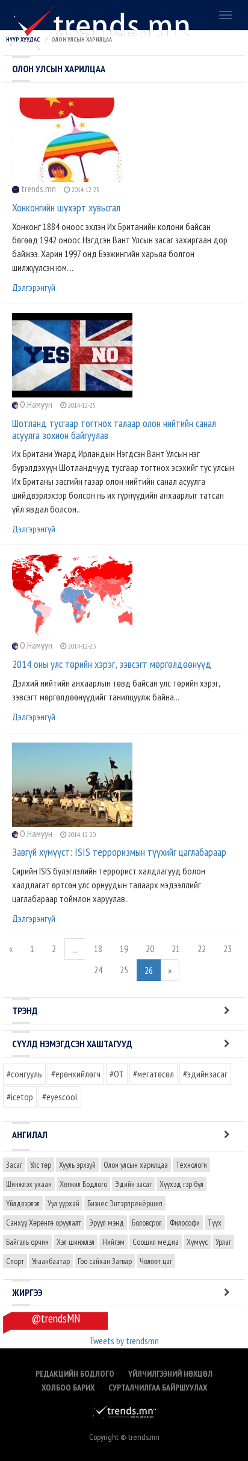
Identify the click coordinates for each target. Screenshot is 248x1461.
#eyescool (60, 1097)
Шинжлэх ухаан (29, 1184)
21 (176, 948)
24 (98, 970)
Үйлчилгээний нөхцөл (170, 1373)
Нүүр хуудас (23, 39)
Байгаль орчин (27, 1241)
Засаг (14, 1164)
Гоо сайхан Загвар (105, 1261)
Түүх (215, 1222)
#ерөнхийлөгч (76, 1074)
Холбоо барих (68, 1387)
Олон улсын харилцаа (136, 1164)
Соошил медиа (155, 1241)
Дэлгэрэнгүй (33, 287)
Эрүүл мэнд (106, 1222)
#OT (117, 1074)
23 (227, 948)
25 (124, 970)
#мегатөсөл (153, 1074)
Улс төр (40, 1164)
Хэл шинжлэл (76, 1241)
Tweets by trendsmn (124, 1341)
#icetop (20, 1097)
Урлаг (223, 1241)
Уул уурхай (63, 1203)
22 (201, 948)
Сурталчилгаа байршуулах (157, 1387)
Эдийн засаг (133, 1184)
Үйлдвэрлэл (23, 1203)
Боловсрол (147, 1222)
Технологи (191, 1164)
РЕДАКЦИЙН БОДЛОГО (75, 1373)
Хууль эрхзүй (77, 1164)
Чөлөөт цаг (156, 1261)
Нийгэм (113, 1241)
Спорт (15, 1261)
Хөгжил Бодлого (83, 1184)
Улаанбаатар (51, 1261)
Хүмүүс (197, 1241)
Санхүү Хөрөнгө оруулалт (43, 1222)
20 (150, 948)
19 (124, 948)
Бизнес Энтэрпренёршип (125, 1203)
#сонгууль (24, 1074)
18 (98, 948)
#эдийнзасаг (205, 1074)
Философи (185, 1222)
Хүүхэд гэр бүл (181, 1184)
